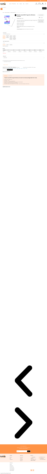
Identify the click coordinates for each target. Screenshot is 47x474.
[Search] (1, 9)
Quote (40, 4)
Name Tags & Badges (7, 12)
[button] (41, 15)
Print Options (4, 32)
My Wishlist (21, 459)
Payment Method (12, 470)
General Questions (12, 469)
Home (3, 12)
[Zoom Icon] (15, 15)
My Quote (21, 460)
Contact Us (27, 3)
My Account (44, 8)
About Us (10, 3)
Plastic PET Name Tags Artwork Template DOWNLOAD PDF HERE (41, 21)
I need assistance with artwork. (7, 61)
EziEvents (21, 3)
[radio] (4, 37)
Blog (23, 3)
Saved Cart (42, 4)
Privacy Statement (12, 468)
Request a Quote (5, 64)
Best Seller (14, 3)
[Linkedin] (31, 470)
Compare (36, 4)
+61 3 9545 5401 (42, 458)
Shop (17, 3)
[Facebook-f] (33, 470)
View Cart (21, 458)
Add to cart (10, 69)
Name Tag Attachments (6, 41)
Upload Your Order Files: (7, 67)
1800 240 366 (43, 459)
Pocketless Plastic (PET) (13, 12)
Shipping (11, 464)
